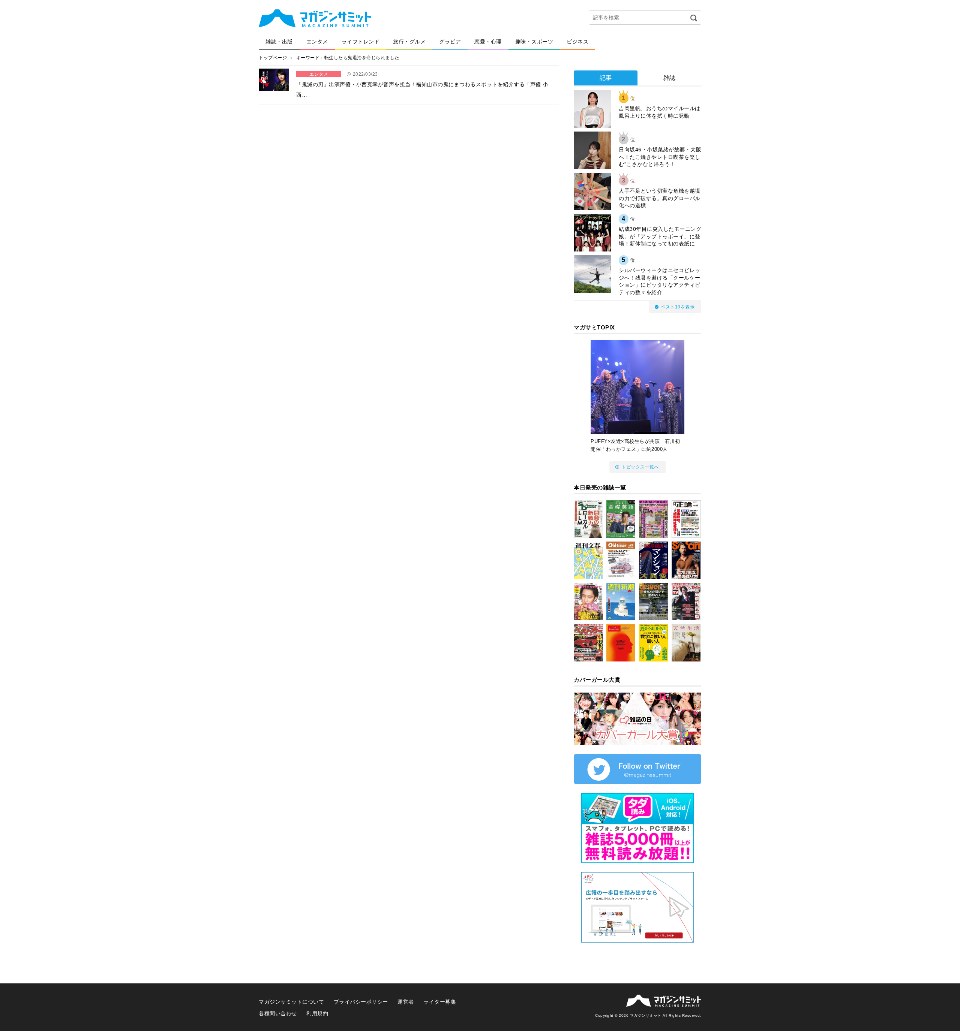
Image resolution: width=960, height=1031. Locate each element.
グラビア (450, 42)
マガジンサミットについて (291, 1002)
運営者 (406, 1002)
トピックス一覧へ (640, 467)
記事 (606, 78)
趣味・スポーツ (534, 42)
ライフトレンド (361, 42)
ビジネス (577, 42)
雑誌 (669, 78)
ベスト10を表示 (677, 307)
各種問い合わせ (278, 1013)
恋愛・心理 (488, 42)
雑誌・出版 (279, 42)
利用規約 (317, 1013)
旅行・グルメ (409, 42)
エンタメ (317, 42)
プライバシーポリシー (361, 1002)
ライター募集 (439, 1002)
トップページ (273, 57)
